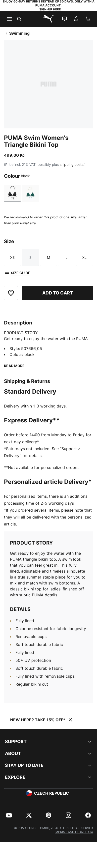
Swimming (19, 33)
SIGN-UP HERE (50, 9)
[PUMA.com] (48, 19)
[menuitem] (9, 815)
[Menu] (9, 19)
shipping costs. (72, 164)
